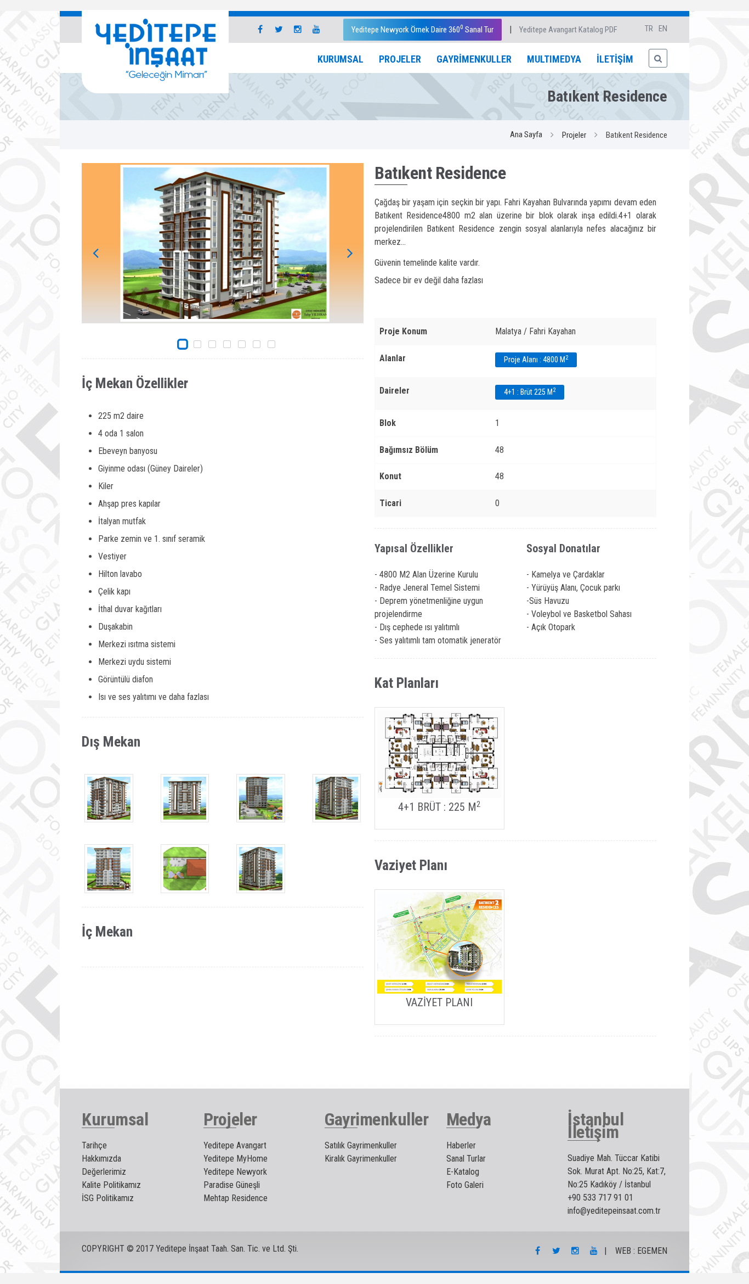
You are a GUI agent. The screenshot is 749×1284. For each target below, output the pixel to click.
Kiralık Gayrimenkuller (361, 1158)
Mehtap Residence (235, 1198)
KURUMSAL (340, 59)
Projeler (574, 135)
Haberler (461, 1145)
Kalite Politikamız (111, 1185)
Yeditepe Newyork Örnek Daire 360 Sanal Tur (422, 29)
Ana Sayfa (526, 134)
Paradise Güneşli (231, 1185)
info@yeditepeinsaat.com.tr (614, 1210)
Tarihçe (94, 1145)
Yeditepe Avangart (234, 1145)
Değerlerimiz (104, 1172)
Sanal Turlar (466, 1158)
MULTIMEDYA (554, 59)
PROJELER (400, 59)
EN (663, 28)
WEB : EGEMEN (641, 1251)
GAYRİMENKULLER (474, 59)
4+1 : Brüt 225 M (529, 391)
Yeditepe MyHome (235, 1158)
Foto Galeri (465, 1185)
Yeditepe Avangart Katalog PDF (568, 30)
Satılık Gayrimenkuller (361, 1145)
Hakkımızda (101, 1158)
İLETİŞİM (615, 59)
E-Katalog (462, 1172)
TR (649, 28)
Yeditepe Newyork (235, 1172)
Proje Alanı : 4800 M (536, 359)
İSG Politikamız (108, 1198)
